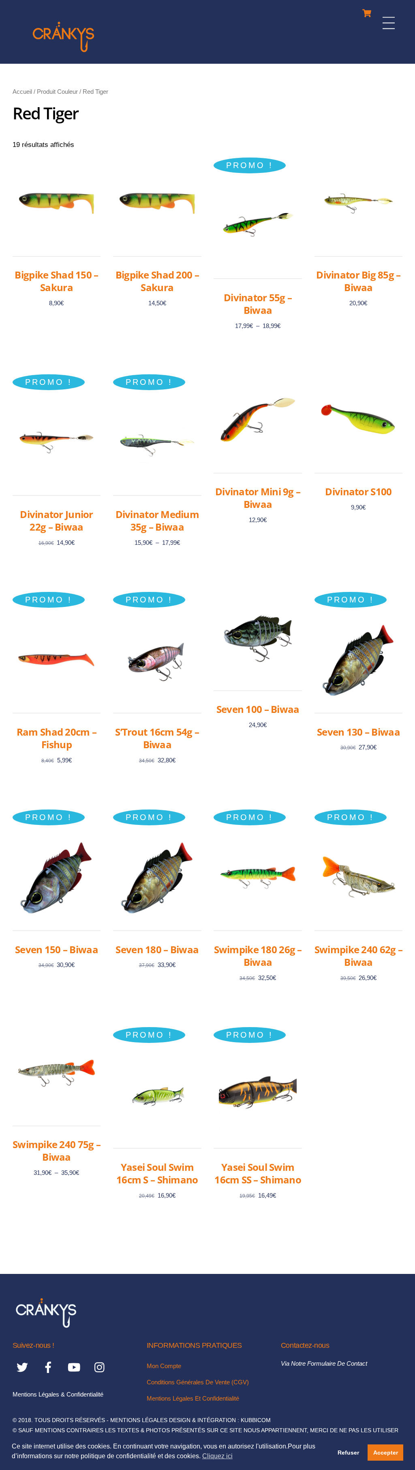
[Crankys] (63, 53)
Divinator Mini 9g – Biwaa (257, 497)
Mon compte (164, 1365)
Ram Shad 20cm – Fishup (56, 738)
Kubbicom (256, 1420)
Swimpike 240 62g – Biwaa (358, 955)
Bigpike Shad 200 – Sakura (157, 281)
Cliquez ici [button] (217, 1456)
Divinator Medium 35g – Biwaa (157, 520)
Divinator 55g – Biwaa (258, 303)
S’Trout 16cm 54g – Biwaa (157, 738)
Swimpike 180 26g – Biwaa (258, 955)
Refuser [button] (348, 1452)
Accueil (22, 91)
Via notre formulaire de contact (324, 1363)
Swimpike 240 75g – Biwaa (57, 1150)
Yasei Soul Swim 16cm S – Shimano (157, 1173)
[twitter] (24, 1367)
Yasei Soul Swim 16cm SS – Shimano (257, 1173)
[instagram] (101, 1367)
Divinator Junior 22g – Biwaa (56, 520)
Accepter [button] (385, 1452)
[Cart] (367, 11)
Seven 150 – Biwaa (56, 949)
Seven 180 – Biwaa (157, 949)
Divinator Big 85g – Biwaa (358, 281)
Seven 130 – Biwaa (358, 731)
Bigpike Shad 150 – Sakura (56, 281)
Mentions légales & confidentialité (58, 1394)
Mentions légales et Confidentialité (193, 1398)
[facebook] (50, 1367)
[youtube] (75, 1367)
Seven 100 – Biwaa (257, 709)
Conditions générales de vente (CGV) (198, 1382)
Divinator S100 (358, 491)
